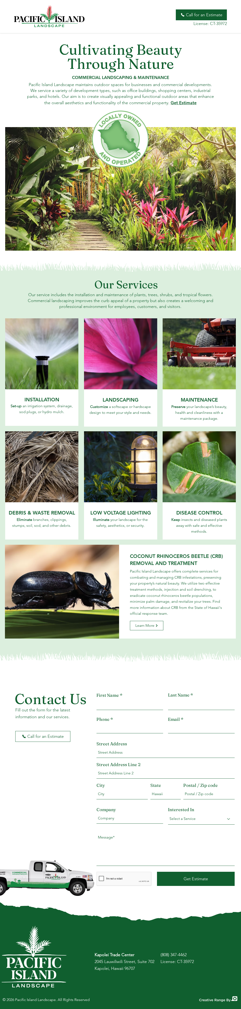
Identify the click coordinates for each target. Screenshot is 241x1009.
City (100, 785)
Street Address (111, 744)
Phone (102, 719)
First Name (107, 695)
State (155, 785)
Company (106, 810)
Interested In (181, 810)
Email (174, 719)
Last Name (178, 695)
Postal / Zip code (200, 785)
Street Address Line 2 (118, 765)
